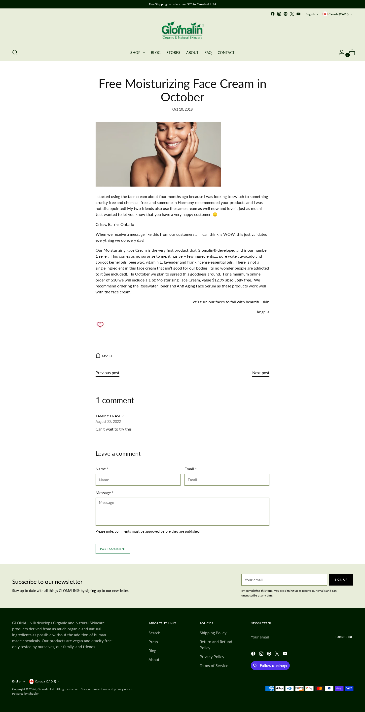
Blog (152, 650)
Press (153, 641)
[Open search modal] (15, 52)
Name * (102, 468)
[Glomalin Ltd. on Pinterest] (285, 14)
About (153, 659)
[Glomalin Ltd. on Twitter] (292, 14)
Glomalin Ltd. (46, 689)
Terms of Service (214, 665)
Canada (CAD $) (338, 14)
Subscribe (344, 637)
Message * (104, 492)
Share (107, 355)
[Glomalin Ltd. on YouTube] (298, 14)
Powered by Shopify (25, 693)
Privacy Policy (212, 656)
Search (154, 632)
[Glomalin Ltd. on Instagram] (279, 14)
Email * (190, 468)
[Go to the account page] (340, 52)
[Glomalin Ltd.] (182, 30)
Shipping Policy (213, 632)
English (310, 14)
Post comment (113, 549)
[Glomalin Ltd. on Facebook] (272, 14)
